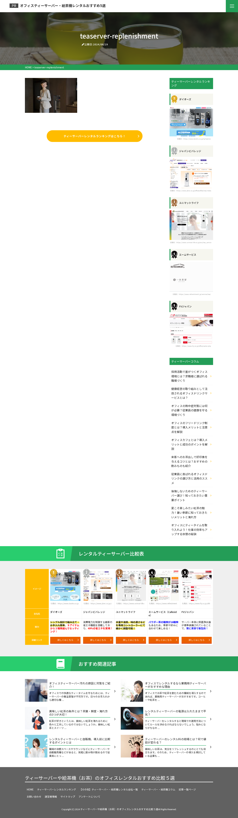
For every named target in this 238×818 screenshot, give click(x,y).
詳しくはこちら (65, 640)
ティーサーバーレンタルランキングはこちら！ (94, 136)
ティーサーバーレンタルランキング (56, 789)
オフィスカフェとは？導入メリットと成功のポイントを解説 (189, 444)
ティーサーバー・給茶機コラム (158, 789)
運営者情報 (51, 796)
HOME (30, 789)
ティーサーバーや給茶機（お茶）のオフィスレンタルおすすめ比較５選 (100, 777)
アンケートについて (89, 796)
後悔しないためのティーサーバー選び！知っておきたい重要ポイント (189, 495)
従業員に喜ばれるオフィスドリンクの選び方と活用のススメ (189, 478)
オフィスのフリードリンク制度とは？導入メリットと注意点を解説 (189, 427)
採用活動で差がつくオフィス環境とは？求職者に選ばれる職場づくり (189, 376)
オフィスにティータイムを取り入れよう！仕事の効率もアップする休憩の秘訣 (189, 529)
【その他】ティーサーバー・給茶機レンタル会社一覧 (108, 789)
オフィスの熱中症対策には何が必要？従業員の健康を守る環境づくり (189, 410)
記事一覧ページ (187, 789)
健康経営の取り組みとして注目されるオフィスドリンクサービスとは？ (189, 393)
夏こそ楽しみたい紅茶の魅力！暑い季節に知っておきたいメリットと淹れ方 (189, 512)
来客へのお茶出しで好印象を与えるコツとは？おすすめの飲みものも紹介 (189, 461)
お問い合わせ (34, 796)
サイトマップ (67, 796)
